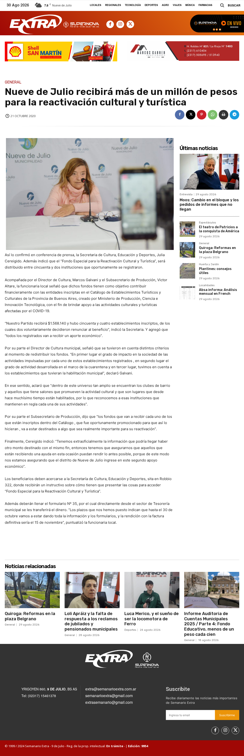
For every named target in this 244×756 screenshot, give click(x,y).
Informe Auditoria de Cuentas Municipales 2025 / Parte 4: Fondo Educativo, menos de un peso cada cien (209, 624)
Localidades (206, 285)
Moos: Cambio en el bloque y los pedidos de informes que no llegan (209, 204)
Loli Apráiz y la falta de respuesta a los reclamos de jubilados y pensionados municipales (91, 621)
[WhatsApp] (212, 114)
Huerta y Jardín (209, 264)
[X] (130, 24)
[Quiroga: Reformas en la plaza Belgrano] (187, 250)
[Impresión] (223, 114)
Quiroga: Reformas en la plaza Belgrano (217, 250)
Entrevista (186, 194)
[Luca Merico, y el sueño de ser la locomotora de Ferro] (151, 590)
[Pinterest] (201, 114)
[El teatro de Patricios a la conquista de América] (187, 229)
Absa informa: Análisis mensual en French (218, 292)
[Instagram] (120, 24)
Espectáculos (207, 222)
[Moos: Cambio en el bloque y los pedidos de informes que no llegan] (209, 172)
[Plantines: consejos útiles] (187, 271)
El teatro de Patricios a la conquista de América (219, 229)
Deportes (130, 630)
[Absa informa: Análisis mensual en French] (187, 292)
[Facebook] (110, 24)
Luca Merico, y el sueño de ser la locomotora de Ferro (151, 619)
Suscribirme (227, 715)
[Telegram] (234, 114)
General (13, 82)
